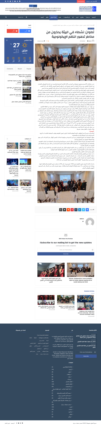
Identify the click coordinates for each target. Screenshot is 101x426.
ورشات (69, 379)
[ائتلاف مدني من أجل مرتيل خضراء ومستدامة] (12, 146)
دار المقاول (39, 348)
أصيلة (47, 340)
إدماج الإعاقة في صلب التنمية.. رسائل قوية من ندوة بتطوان (25, 168)
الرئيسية (94, 17)
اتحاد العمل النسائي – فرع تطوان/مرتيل (62, 389)
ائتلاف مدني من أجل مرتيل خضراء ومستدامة (12, 151)
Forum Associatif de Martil (42, 335)
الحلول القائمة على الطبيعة (43, 343)
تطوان (30, 345)
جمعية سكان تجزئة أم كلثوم (64, 398)
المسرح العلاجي (37, 345)
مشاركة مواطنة (45, 351)
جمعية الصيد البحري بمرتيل (64, 395)
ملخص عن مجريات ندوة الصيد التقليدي (14, 81)
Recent (20, 69)
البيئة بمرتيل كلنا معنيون (15, 95)
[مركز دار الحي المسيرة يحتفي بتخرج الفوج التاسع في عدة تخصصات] (46, 300)
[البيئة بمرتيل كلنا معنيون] (26, 97)
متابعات (70, 409)
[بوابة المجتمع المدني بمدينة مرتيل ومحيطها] (88, 9)
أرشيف (42, 17)
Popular (29, 69)
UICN (30, 337)
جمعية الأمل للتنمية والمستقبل (64, 393)
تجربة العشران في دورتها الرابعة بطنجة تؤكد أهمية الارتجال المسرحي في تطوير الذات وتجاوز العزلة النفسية (13, 171)
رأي (73, 17)
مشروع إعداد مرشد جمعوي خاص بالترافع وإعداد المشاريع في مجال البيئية (19, 75)
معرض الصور (32, 351)
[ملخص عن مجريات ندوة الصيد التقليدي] (26, 83)
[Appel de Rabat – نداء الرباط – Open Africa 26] (12, 183)
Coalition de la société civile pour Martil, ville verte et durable (26, 152)
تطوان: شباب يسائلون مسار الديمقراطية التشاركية (26, 189)
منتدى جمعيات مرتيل (66, 404)
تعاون (69, 372)
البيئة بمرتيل (41, 340)
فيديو (60, 17)
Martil (35, 337)
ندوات (69, 376)
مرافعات (69, 374)
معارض (38, 351)
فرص (77, 17)
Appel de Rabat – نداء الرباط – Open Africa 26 (12, 188)
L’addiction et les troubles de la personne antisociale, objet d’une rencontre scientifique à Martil (86, 312)
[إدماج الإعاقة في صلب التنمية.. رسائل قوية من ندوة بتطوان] (25, 161)
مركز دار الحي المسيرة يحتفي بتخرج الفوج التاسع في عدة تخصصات (46, 307)
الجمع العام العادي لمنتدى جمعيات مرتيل (21, 102)
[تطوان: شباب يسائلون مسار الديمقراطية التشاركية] (25, 183)
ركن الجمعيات (67, 17)
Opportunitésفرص (67, 367)
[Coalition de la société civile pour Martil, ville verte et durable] (25, 146)
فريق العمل (7, 423)
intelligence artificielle (43, 337)
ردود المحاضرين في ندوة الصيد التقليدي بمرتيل (14, 88)
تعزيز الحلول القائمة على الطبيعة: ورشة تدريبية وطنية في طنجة (66, 307)
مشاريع (82, 17)
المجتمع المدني (45, 345)
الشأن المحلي (53, 17)
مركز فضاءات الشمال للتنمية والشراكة (62, 400)
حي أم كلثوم (46, 348)
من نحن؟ (88, 17)
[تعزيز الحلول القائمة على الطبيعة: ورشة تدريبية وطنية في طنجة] (65, 300)
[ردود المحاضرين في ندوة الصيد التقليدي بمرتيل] (26, 90)
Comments (10, 69)
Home (91, 25)
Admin (89, 41)
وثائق (47, 17)
